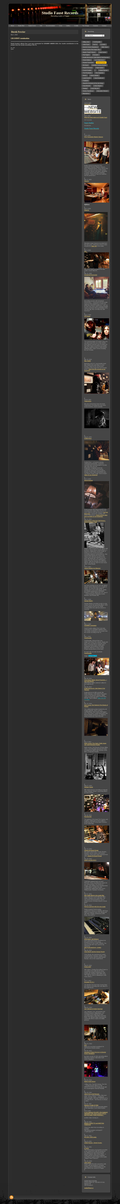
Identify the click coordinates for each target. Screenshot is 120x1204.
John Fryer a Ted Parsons (91, 1094)
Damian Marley (88, 601)
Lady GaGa (87, 1162)
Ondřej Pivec (88, 438)
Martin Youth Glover (90, 1081)
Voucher (86, 181)
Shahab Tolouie (88, 787)
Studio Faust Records (60, 13)
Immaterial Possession (90, 275)
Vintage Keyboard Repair (91, 850)
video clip (94, 246)
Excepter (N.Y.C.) (89, 982)
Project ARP (87, 967)
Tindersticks (87, 401)
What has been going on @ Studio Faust (95, 117)
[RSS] (11, 1197)
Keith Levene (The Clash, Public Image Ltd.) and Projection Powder (95, 744)
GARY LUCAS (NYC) (90, 860)
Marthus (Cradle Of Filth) (91, 1105)
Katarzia (86, 210)
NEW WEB (87, 104)
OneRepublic (88, 638)
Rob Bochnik (88, 816)
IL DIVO (86, 1148)
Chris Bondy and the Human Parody (94, 951)
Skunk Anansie (88, 480)
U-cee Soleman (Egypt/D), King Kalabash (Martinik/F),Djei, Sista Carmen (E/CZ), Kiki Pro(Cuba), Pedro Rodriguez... (96, 1114)
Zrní (85, 1045)
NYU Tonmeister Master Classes (93, 137)
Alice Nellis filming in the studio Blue (94, 895)
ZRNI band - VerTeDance (91, 939)
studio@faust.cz (89, 1188)
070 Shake (87, 316)
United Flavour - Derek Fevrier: (93, 1142)
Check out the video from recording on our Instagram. (95, 515)
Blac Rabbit (87, 361)
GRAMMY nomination (90, 625)
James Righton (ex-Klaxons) (92, 568)
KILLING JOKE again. (90, 1137)
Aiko (85, 251)
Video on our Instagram (91, 475)
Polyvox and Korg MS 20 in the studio (94, 906)
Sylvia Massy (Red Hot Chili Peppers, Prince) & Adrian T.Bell (95, 521)
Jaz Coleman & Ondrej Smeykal (93, 1009)
